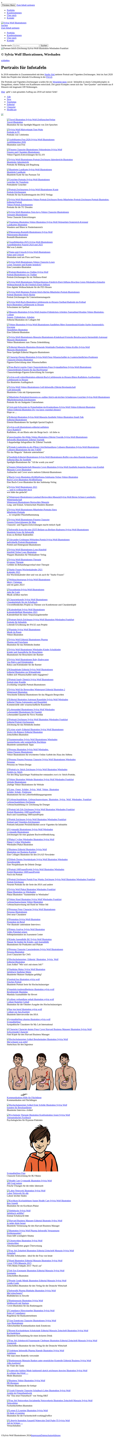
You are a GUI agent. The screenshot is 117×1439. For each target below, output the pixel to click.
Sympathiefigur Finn (16, 1173)
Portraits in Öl (13, 132)
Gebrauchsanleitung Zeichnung (21, 802)
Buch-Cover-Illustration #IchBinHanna (24, 479)
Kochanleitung (13, 1333)
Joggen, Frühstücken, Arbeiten (20, 317)
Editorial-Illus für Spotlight (19, 459)
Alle (9, 97)
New (9, 99)
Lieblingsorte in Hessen (17, 379)
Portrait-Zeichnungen (16, 192)
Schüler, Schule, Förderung (19, 792)
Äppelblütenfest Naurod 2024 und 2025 (25, 244)
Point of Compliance (16, 1313)
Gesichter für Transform (17, 182)
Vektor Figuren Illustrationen (20, 752)
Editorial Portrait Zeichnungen (20, 722)
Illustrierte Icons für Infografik (20, 532)
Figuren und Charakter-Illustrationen (23, 152)
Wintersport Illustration (17, 692)
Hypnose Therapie (15, 562)
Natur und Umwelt (15, 254)
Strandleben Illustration (17, 330)
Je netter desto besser (16, 1223)
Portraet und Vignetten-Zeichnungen (23, 822)
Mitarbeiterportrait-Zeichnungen (21, 399)
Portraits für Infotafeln (17, 622)
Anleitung (11, 1353)
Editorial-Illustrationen (17, 419)
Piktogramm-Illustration (17, 234)
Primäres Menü (8, 5)
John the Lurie (13, 592)
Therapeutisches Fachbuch (19, 1117)
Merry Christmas (14, 582)
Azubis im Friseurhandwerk (19, 1393)
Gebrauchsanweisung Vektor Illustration (25, 902)
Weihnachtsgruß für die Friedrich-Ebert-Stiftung (28, 284)
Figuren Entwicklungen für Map (21, 522)
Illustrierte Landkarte (16, 172)
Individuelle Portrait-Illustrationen (22, 542)
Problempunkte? (14, 1233)
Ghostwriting (13, 1243)
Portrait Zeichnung (15, 882)
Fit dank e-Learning (16, 1413)
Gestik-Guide (13, 1283)
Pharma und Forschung (17, 642)
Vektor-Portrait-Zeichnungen (20, 204)
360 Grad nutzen (14, 1183)
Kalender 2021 (13, 572)
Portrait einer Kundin (16, 682)
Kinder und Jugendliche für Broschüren (25, 652)
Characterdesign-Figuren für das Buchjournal (27, 369)
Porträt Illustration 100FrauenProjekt (23, 872)
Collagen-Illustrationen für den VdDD (24, 449)
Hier (3, 92)
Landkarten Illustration (17, 224)
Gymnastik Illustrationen (18, 832)
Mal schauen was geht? (17, 1042)
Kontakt (10, 18)
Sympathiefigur (14, 1022)
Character (11, 107)
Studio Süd (50, 74)
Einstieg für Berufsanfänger (19, 1107)
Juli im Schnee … (15, 1423)
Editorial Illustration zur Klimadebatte (24, 672)
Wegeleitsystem (60, 82)
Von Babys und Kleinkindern (20, 662)
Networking (12, 1403)
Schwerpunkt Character (17, 1032)
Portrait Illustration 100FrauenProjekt (23, 812)
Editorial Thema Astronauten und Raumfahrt (27, 702)
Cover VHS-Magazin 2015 (19, 1263)
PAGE (49, 77)
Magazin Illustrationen (17, 340)
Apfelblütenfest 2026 (16, 142)
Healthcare (12, 109)
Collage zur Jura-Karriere (18, 1012)
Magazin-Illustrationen (17, 350)
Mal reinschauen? (15, 1293)
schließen (5, 60)
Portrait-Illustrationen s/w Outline (22, 274)
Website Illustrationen (16, 782)
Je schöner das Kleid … (17, 1373)
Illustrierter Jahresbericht (18, 162)
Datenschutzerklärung (50, 1435)
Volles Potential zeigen (17, 932)
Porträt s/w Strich (14, 772)
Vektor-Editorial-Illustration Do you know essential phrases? (34, 409)
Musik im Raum (14, 632)
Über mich (11, 15)
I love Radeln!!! (14, 429)
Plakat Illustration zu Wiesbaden (21, 892)
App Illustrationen (15, 1323)
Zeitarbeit (11, 1253)
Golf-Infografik (14, 389)
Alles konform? (14, 1363)
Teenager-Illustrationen (17, 214)
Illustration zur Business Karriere (21, 852)
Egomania (11, 1273)
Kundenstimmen (14, 13)
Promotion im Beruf (16, 922)
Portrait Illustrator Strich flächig (21, 294)
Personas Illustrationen (17, 912)
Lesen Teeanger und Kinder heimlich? (24, 264)
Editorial (11, 104)
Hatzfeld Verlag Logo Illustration (22, 552)
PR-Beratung (13, 1383)
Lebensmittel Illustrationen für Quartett (24, 712)
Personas (11, 762)
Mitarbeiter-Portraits (16, 512)
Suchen (4, 25)
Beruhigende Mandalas (17, 992)
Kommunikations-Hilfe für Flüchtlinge (24, 1097)
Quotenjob (11, 1343)
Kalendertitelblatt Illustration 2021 (22, 612)
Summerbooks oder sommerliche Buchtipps (26, 742)
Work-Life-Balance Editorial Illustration (25, 732)
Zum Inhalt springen (26, 5)
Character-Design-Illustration (20, 360)
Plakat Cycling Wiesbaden (19, 842)
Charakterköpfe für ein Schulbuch (22, 602)
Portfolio (11, 10)
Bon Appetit (12, 1203)
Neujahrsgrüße (13, 862)
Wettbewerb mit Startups (18, 1303)
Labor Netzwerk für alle (18, 1193)
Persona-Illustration (15, 952)
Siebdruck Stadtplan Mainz (19, 972)
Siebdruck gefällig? (15, 1213)
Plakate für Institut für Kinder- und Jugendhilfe (28, 942)
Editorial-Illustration (16, 962)
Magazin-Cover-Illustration (19, 469)
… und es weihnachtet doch (19, 489)
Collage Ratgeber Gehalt (18, 1002)
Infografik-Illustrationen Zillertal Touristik (25, 439)
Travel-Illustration (15, 122)
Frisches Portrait (14, 982)
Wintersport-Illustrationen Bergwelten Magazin (28, 502)
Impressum (36, 1435)
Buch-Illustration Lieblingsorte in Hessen (25, 304)
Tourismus (11, 102)
